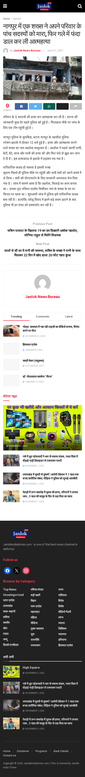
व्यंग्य (60, 617)
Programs (41, 751)
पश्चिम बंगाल (37, 589)
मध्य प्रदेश (36, 606)
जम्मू (5, 639)
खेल (5, 628)
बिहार (33, 600)
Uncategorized (13, 594)
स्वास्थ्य (62, 634)
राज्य (60, 589)
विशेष (61, 606)
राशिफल (62, 595)
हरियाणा (62, 639)
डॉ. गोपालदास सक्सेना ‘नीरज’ (37, 376)
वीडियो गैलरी (64, 611)
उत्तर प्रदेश (8, 600)
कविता (6, 617)
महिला (34, 617)
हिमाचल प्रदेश (30, 344)
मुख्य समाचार (37, 628)
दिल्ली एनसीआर (11, 644)
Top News (10, 589)
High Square (15, 440)
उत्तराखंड (8, 605)
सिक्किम (62, 628)
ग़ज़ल (5, 633)
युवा (32, 634)
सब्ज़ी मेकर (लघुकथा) (33, 360)
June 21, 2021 (55, 50)
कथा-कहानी (9, 611)
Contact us (9, 755)
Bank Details (61, 751)
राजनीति (35, 639)
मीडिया (34, 623)
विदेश (61, 600)
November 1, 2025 (17, 446)
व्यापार (61, 623)
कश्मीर (6, 622)
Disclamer (23, 751)
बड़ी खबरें (35, 595)
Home (6, 18)
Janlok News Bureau (26, 50)
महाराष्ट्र (17, 18)
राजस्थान (35, 645)
